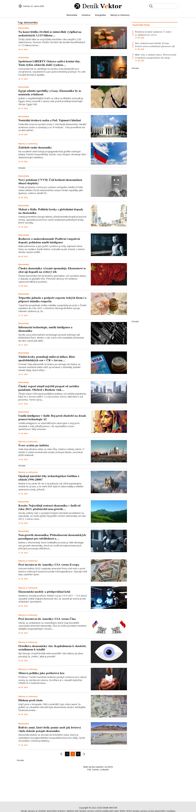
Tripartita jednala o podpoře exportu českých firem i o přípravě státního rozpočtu (52, 299)
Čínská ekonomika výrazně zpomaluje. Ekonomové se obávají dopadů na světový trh (52, 270)
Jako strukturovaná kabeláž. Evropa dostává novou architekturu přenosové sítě (155, 45)
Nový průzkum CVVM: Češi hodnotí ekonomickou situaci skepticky (50, 181)
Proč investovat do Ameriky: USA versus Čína (47, 619)
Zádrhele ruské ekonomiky (35, 147)
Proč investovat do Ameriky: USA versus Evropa (48, 564)
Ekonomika (23, 28)
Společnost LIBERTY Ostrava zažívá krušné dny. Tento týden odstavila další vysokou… (49, 63)
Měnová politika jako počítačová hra (41, 673)
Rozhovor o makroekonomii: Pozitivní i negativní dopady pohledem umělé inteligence (49, 240)
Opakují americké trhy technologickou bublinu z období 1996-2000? (48, 477)
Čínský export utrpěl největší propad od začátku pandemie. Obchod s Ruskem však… (48, 388)
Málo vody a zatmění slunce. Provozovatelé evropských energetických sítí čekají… (155, 56)
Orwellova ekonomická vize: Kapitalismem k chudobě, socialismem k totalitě (52, 647)
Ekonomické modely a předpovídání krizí (44, 591)
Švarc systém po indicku (33, 445)
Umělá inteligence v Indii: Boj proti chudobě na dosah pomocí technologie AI (52, 417)
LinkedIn (104, 769)
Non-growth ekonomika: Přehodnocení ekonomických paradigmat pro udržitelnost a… (52, 536)
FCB (89, 769)
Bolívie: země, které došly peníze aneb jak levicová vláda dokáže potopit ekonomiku (49, 729)
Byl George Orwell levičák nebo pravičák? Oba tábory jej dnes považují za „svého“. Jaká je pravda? (50, 655)
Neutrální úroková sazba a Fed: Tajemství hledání (49, 120)
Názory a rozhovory (28, 143)
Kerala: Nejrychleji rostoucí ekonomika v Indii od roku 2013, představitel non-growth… (49, 507)
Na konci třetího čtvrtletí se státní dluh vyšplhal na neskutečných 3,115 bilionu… (49, 33)
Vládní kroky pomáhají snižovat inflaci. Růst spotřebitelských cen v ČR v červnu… (46, 358)
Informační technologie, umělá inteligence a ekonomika (45, 329)
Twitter (95, 769)
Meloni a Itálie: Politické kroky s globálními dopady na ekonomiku (50, 211)
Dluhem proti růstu (30, 700)
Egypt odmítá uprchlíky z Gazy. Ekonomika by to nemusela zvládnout (49, 92)
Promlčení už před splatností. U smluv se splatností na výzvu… (153, 33)
